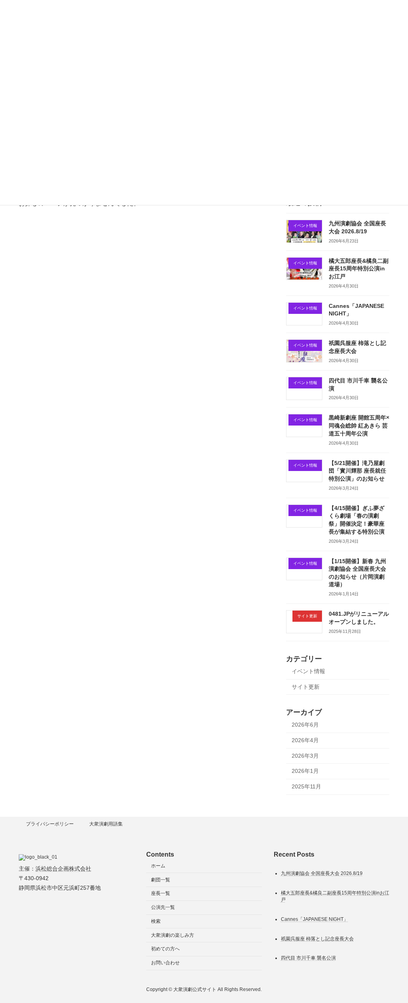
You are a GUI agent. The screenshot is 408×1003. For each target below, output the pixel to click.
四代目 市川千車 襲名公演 (308, 958)
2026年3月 (305, 755)
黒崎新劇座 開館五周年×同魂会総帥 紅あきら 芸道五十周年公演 (359, 425)
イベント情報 (308, 671)
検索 (156, 921)
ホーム (158, 866)
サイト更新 (306, 686)
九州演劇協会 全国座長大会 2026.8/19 (322, 873)
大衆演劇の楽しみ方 (172, 935)
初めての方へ (165, 949)
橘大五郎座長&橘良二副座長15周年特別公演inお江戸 (358, 268)
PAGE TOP (390, 965)
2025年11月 (306, 786)
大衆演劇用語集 (106, 824)
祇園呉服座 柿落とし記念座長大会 (317, 939)
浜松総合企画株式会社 (63, 868)
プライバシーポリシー (50, 824)
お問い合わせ (165, 963)
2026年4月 (305, 740)
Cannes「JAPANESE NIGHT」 (314, 919)
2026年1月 (305, 771)
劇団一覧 (160, 880)
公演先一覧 (163, 907)
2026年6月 (305, 724)
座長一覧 (160, 894)
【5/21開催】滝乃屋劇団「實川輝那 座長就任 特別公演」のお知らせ (357, 470)
